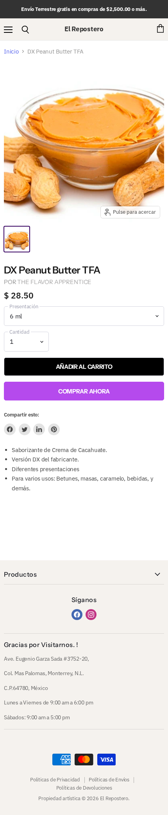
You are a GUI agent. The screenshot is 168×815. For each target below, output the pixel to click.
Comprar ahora (84, 391)
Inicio (11, 51)
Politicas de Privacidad (55, 779)
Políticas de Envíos (109, 779)
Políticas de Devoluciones (84, 788)
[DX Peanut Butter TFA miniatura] (16, 239)
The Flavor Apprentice (54, 282)
